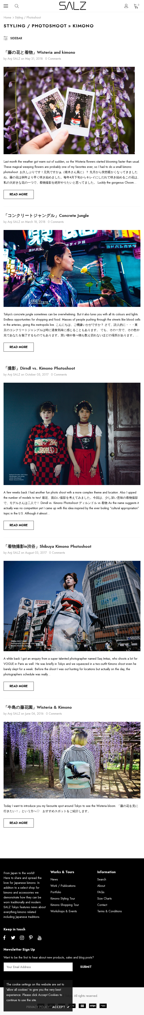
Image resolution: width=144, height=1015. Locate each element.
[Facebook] (4, 938)
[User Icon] (126, 6)
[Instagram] (22, 938)
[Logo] (73, 6)
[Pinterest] (30, 938)
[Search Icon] (20, 6)
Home (7, 17)
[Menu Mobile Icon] (6, 6)
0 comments (53, 59)
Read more (19, 194)
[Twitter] (13, 938)
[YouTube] (39, 938)
